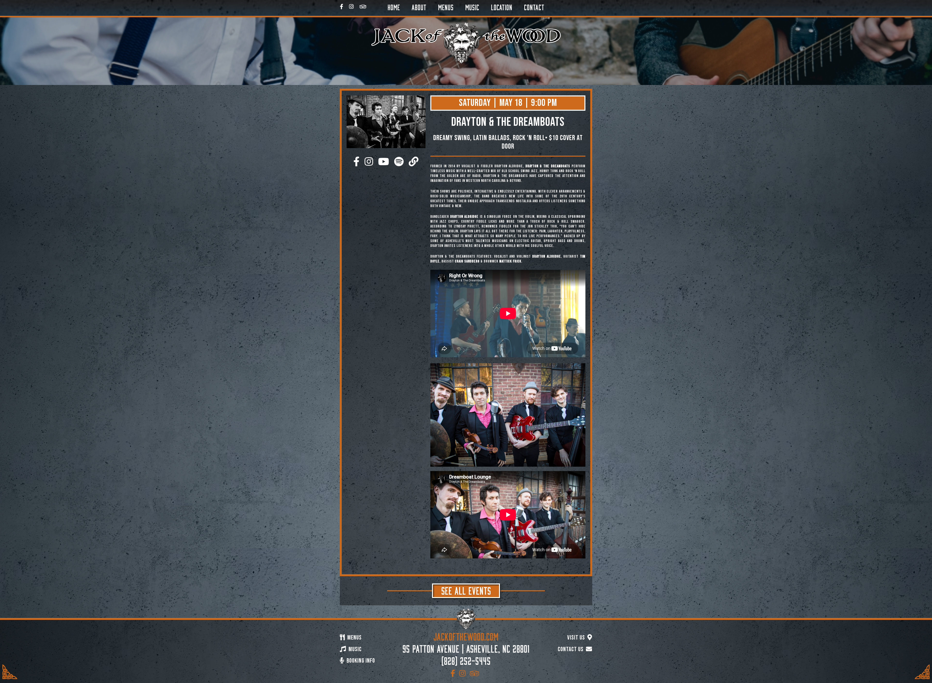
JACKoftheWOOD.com (466, 635)
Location (501, 6)
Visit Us (576, 637)
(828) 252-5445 (466, 660)
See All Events (466, 590)
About (419, 6)
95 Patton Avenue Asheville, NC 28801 (466, 648)
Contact (534, 6)
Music (472, 6)
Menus (446, 6)
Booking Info (360, 661)
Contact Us (571, 649)
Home (394, 6)
